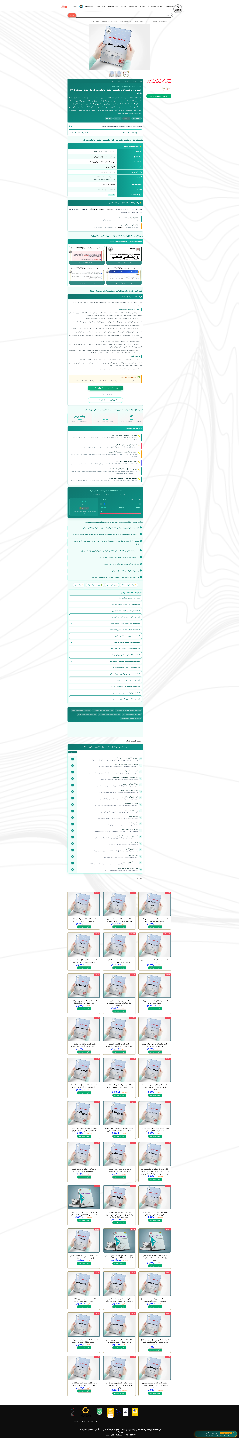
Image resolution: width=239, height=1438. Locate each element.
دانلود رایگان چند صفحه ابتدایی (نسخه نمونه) (105, 400)
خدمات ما (142, 6)
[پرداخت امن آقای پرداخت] (119, 1414)
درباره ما (98, 6)
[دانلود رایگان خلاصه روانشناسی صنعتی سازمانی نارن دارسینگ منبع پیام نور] (119, 47)
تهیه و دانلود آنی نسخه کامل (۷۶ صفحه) (105, 388)
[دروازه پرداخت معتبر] (135, 1416)
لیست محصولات (170, 6)
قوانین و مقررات (133, 6)
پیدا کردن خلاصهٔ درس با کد (155, 6)
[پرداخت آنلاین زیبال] (125, 1416)
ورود (77, 7)
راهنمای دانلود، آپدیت (112, 6)
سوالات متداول (89, 6)
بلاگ (103, 6)
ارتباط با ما (123, 6)
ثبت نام (73, 7)
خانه (178, 6)
